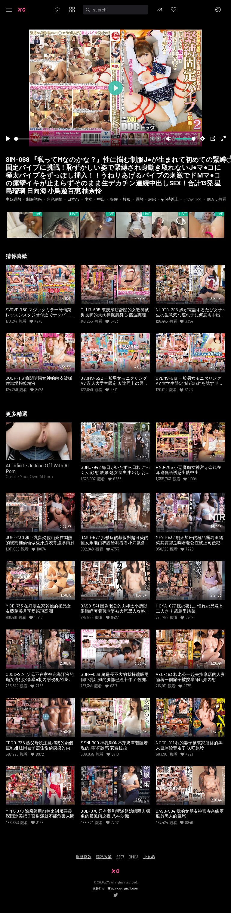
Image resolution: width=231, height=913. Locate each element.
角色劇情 (55, 199)
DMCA (134, 857)
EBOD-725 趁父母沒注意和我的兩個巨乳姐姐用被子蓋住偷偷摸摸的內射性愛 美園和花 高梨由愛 (40, 745)
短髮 (114, 199)
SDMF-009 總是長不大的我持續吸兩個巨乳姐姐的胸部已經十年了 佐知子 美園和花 (115, 677)
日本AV (73, 199)
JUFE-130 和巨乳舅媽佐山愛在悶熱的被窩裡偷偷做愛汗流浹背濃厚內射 (40, 540)
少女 (88, 199)
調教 (139, 199)
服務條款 (83, 856)
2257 (120, 857)
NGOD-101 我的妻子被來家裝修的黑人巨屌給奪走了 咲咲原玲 (189, 745)
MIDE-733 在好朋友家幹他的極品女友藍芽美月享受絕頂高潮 (38, 608)
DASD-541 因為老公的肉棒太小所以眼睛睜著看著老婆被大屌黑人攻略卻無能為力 (115, 609)
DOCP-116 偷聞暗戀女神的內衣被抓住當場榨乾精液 (39, 381)
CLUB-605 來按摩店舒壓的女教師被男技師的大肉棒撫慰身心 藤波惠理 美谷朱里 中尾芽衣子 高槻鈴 (115, 312)
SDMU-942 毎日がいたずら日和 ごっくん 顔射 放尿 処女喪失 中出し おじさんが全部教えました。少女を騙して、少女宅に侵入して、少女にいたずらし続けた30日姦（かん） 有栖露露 (115, 470)
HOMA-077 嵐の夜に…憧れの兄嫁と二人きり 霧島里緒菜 (189, 608)
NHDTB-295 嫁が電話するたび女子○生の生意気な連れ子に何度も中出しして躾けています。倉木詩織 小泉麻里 (190, 312)
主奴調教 (13, 199)
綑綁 (152, 199)
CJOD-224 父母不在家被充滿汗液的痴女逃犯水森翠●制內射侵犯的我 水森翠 (40, 677)
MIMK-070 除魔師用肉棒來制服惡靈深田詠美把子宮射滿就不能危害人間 (40, 814)
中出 (101, 199)
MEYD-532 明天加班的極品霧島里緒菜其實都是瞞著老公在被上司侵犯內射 (190, 540)
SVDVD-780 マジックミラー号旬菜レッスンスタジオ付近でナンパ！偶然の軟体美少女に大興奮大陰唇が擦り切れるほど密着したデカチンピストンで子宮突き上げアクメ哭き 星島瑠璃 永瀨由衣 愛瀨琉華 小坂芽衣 (40, 312)
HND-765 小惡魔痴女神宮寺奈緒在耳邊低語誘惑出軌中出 (188, 470)
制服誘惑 (34, 199)
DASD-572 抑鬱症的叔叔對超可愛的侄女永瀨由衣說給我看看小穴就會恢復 (115, 540)
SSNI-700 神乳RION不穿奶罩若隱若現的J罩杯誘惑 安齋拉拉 (114, 745)
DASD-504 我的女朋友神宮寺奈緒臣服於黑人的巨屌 (190, 814)
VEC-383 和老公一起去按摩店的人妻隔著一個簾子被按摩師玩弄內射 (190, 677)
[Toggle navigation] (9, 10)
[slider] (80, 139)
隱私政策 (104, 856)
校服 (127, 199)
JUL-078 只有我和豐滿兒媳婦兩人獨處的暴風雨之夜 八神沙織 (115, 814)
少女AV (149, 856)
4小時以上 (170, 199)
